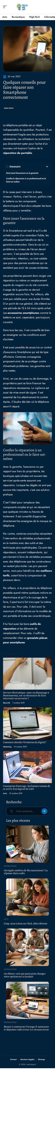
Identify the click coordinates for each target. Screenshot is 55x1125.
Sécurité (6, 702)
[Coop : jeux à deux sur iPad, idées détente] (27, 897)
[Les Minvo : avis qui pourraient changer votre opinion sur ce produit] (27, 947)
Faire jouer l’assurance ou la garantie (22, 173)
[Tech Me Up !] (22, 7)
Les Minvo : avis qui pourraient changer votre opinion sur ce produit (25, 975)
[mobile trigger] (5, 7)
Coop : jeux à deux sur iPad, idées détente (25, 923)
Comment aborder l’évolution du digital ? (24, 742)
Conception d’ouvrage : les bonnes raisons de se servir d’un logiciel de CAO (26, 787)
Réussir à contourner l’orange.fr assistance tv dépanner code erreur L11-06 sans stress (26, 1028)
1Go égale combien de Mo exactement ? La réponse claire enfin (26, 872)
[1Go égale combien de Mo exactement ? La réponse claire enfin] (27, 844)
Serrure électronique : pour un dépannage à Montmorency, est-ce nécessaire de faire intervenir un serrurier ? (26, 695)
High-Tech (8, 108)
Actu (5, 793)
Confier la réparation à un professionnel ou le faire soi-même (26, 180)
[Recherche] (50, 7)
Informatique (10, 866)
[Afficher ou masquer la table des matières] (35, 166)
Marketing (7, 746)
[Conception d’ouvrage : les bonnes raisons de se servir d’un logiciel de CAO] (27, 767)
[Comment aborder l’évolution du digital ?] (27, 723)
